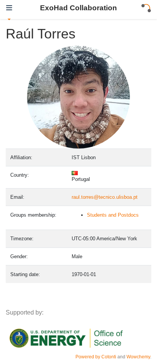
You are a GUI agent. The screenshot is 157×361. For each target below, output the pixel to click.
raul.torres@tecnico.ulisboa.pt (105, 197)
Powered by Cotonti (95, 356)
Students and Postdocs (113, 215)
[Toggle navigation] (9, 8)
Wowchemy (138, 356)
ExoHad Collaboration (78, 7)
